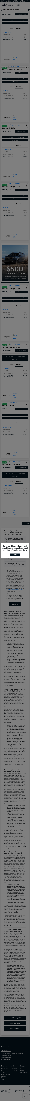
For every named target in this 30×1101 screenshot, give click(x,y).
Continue (15, 554)
